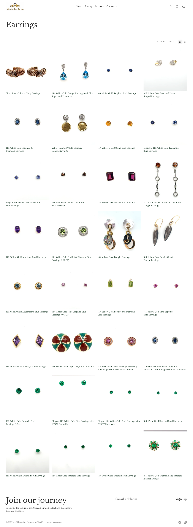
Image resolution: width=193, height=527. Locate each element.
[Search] (170, 6)
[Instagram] (185, 522)
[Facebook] (180, 522)
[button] (171, 41)
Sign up (181, 499)
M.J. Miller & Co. (19, 522)
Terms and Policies (55, 522)
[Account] (177, 6)
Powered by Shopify (35, 522)
